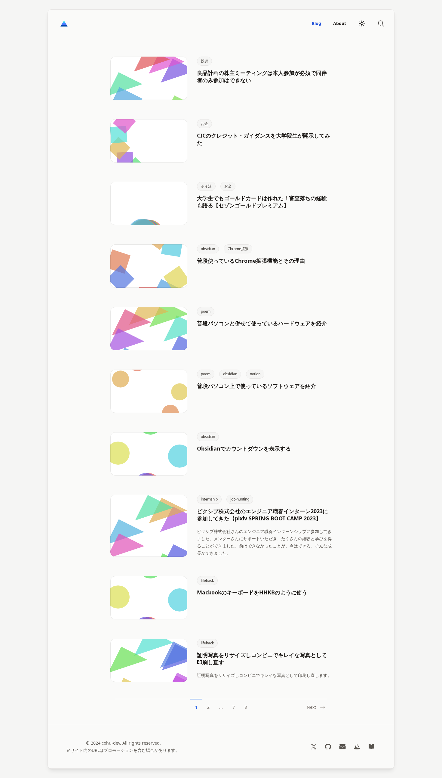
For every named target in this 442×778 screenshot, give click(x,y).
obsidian (208, 248)
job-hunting (239, 499)
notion (255, 374)
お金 (204, 123)
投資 (204, 61)
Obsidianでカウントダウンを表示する (244, 448)
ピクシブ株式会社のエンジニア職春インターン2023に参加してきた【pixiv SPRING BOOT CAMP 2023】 (262, 514)
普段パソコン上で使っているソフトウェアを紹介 (256, 385)
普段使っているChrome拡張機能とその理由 (251, 260)
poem (205, 311)
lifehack (207, 580)
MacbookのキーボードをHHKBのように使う (252, 592)
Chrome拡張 (238, 248)
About (339, 23)
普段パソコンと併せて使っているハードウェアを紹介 (262, 323)
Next (311, 707)
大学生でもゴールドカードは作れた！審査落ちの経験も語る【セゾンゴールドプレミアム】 (262, 201)
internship (209, 499)
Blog (316, 23)
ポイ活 (206, 186)
